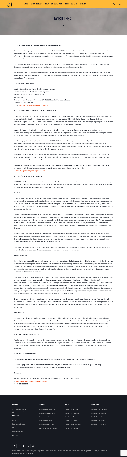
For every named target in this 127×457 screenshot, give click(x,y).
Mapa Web (87, 451)
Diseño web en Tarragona (74, 451)
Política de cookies (26, 453)
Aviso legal (95, 451)
